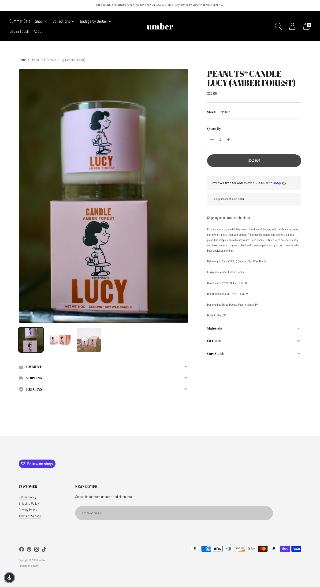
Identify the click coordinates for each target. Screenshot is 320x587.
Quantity (214, 128)
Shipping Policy (29, 503)
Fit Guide (214, 340)
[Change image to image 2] (60, 340)
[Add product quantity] (228, 139)
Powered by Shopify (29, 566)
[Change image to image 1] (31, 340)
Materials (214, 328)
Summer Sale (19, 21)
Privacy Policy (28, 509)
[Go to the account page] (292, 26)
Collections (61, 21)
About (38, 31)
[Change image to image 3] (89, 340)
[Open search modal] (278, 26)
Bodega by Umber (93, 21)
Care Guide (215, 353)
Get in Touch (19, 31)
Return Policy (27, 497)
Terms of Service (30, 516)
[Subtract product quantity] (212, 139)
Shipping (213, 217)
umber (42, 560)
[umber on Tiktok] (44, 550)
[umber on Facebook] (21, 550)
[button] (9, 577)
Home (22, 60)
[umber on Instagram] (36, 550)
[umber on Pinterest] (29, 550)
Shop (39, 21)
